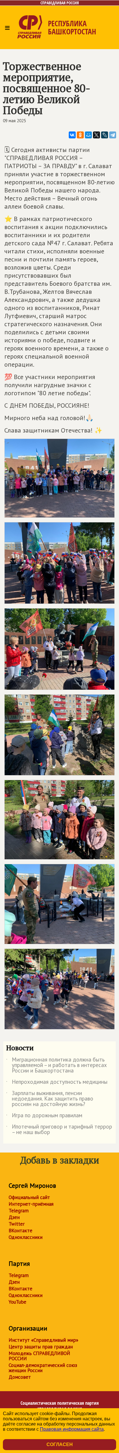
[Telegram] (112, 134)
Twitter (17, 1223)
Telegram (19, 1210)
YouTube (17, 1301)
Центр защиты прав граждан (41, 1346)
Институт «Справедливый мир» (43, 1340)
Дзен (14, 1217)
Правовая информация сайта (72, 1429)
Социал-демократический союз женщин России (43, 1368)
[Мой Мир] (88, 134)
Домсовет (20, 1377)
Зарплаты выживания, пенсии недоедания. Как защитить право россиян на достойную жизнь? (49, 1098)
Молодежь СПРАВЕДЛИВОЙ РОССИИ (39, 1356)
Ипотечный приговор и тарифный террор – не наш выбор (59, 1129)
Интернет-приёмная (31, 1204)
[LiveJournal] (104, 134)
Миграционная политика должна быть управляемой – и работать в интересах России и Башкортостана (56, 1065)
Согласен (60, 1444)
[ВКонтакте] (72, 134)
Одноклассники (25, 1237)
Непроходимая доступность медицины (56, 1083)
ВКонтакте (20, 1230)
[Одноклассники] (80, 134)
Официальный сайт (29, 1197)
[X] (96, 134)
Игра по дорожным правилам (44, 1116)
